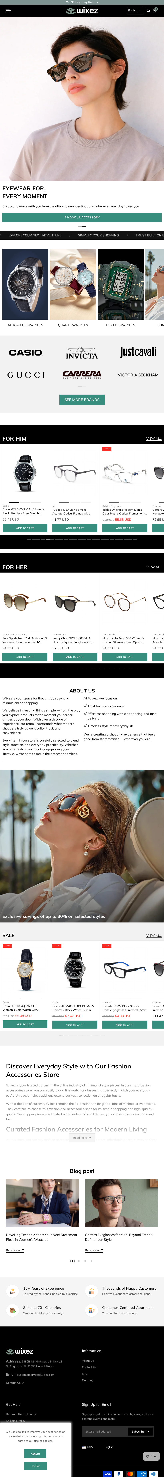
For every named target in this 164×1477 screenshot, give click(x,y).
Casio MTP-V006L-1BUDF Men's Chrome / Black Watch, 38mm (73, 1008)
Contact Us (89, 1367)
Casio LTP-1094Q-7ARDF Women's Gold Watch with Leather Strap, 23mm (20, 1008)
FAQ (85, 1374)
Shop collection (82, 217)
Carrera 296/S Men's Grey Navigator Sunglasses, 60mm (121, 511)
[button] (80, 226)
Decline (35, 1466)
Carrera (106, 505)
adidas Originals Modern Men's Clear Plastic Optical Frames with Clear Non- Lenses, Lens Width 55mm (73, 512)
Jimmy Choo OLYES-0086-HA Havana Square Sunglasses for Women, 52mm (22, 640)
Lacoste (106, 1002)
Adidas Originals (61, 505)
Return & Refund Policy (21, 1414)
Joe (4, 505)
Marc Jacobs (59, 634)
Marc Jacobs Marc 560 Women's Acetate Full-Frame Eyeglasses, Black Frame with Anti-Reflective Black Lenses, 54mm (123, 640)
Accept (35, 1453)
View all (154, 438)
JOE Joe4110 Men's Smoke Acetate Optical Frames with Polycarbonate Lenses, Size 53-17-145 (25, 511)
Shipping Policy (15, 1421)
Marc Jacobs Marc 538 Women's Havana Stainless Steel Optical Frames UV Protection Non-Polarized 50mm (73, 640)
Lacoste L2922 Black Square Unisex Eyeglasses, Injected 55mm (124, 1008)
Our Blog (87, 1380)
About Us (88, 1360)
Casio (6, 1002)
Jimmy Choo (9, 634)
